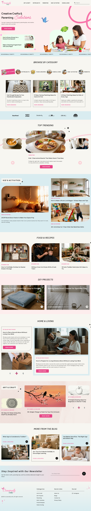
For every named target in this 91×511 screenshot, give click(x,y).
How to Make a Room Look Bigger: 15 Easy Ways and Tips (69, 200)
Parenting (45, 3)
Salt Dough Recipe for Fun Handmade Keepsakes (15, 96)
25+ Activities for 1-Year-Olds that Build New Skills (67, 227)
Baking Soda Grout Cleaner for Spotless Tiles (67, 288)
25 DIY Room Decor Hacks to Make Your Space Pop (17, 217)
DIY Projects (36, 3)
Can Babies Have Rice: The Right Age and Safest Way (75, 437)
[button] (13, 163)
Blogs (55, 495)
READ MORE (9, 28)
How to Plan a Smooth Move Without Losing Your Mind (15, 333)
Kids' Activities (5, 214)
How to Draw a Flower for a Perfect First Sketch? (10, 38)
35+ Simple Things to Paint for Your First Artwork (43, 412)
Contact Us (57, 498)
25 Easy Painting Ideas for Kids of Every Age (72, 96)
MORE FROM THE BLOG (45, 428)
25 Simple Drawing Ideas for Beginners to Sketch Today (77, 400)
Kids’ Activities (55, 3)
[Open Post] (42, 307)
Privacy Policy (57, 500)
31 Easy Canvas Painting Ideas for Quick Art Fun (45, 96)
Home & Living (65, 3)
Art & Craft (27, 3)
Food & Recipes (45, 237)
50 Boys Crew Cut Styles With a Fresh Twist (43, 268)
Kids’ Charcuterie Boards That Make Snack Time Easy (46, 158)
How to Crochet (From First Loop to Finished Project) (22, 289)
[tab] (8, 72)
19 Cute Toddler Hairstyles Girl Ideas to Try (75, 268)
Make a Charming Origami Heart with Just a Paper (12, 45)
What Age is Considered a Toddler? (14, 436)
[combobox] (82, 2)
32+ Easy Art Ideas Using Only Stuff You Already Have (11, 413)
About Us (56, 493)
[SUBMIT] (84, 473)
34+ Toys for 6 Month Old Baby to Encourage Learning (44, 452)
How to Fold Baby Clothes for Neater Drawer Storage (13, 268)
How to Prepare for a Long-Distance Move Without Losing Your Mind (58, 361)
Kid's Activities (11, 180)
